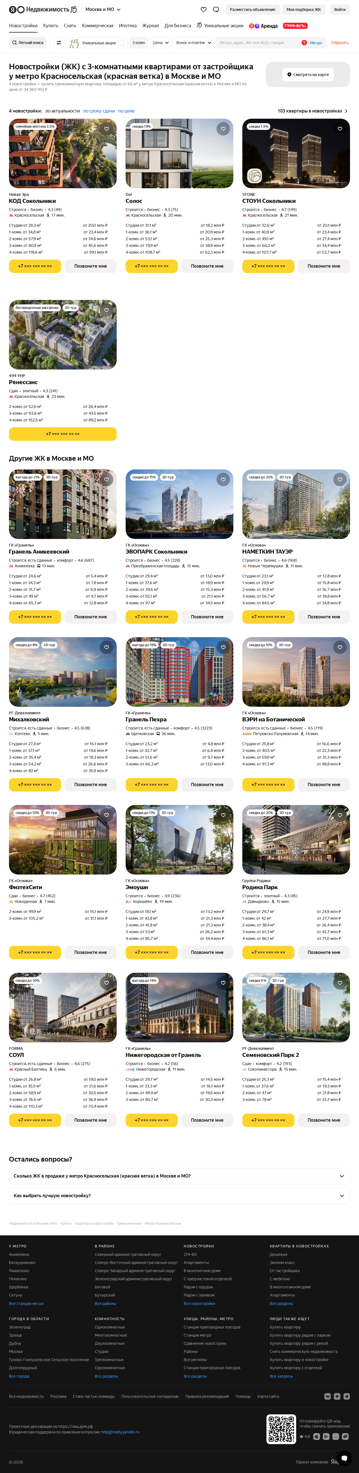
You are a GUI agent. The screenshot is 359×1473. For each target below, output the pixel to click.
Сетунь (15, 1295)
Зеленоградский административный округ (133, 1279)
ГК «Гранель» (21, 545)
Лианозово (19, 1270)
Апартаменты (196, 1262)
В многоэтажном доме (290, 1287)
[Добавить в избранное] (106, 129)
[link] (340, 9)
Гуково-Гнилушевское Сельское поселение (49, 1359)
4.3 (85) (291, 896)
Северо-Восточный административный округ (136, 1262)
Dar (129, 194)
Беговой (102, 1287)
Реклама (58, 1396)
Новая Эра (19, 194)
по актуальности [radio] (62, 111)
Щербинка (18, 1287)
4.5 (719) (315, 728)
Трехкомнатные (109, 1359)
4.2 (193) (284, 1063)
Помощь (243, 1396)
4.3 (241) (50, 391)
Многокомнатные (111, 1335)
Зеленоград (20, 1327)
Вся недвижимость (26, 1396)
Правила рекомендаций (207, 1396)
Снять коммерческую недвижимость (304, 1351)
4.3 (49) (55, 209)
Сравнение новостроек (205, 1343)
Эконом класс (282, 1262)
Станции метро (197, 1335)
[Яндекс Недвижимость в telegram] (346, 1396)
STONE (248, 194)
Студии (101, 1351)
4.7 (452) (48, 896)
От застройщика (285, 1270)
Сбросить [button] (340, 42)
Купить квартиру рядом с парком (300, 1335)
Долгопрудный (23, 1368)
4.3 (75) (171, 209)
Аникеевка (19, 1254)
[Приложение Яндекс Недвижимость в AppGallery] (335, 1436)
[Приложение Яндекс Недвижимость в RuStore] (345, 1436)
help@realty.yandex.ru (120, 1432)
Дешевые (279, 1254)
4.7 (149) (289, 209)
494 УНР (17, 375)
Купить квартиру (285, 1327)
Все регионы (195, 1359)
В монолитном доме (202, 1270)
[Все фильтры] (59, 42)
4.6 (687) (86, 560)
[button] (216, 9)
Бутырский (105, 1295)
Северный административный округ (128, 1254)
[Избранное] (204, 9)
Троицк (15, 1335)
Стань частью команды (94, 1396)
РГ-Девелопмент (25, 713)
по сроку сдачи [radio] (99, 111)
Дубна (15, 1343)
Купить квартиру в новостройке (299, 1359)
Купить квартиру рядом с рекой (299, 1343)
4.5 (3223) (203, 728)
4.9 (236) (173, 896)
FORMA (16, 1048)
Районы (191, 1351)
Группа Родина (256, 880)
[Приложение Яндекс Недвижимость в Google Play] (326, 1436)
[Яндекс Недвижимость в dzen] (337, 1396)
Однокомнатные (110, 1327)
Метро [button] (316, 43)
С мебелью (280, 1279)
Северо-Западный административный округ (135, 1270)
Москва (16, 1351)
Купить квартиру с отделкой (296, 1368)
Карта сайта (268, 1396)
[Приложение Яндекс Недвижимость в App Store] (316, 1436)
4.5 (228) (172, 560)
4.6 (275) (82, 1063)
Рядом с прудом (198, 1287)
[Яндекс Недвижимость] (43, 9)
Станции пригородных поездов (212, 1327)
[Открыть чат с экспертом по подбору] (344, 1458)
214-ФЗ (190, 1254)
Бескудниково (22, 1262)
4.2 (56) (171, 1063)
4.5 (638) (82, 728)
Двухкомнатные (110, 1343)
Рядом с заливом (199, 1295)
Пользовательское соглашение (150, 1396)
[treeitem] (24, 26)
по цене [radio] (126, 111)
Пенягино (18, 1279)
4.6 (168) (289, 560)
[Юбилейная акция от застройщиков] (255, 176)
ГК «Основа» (137, 545)
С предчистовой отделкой (208, 1279)
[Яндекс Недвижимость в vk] (327, 1396)
